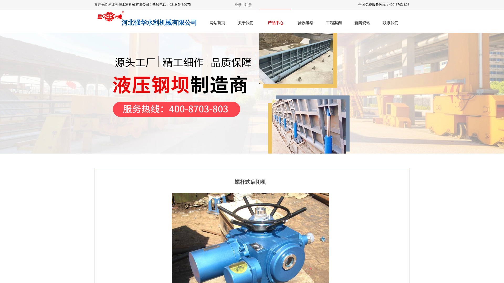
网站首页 (217, 23)
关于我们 (246, 23)
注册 (248, 5)
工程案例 (334, 23)
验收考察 (305, 23)
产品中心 (276, 23)
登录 (238, 5)
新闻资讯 (362, 23)
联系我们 (390, 23)
